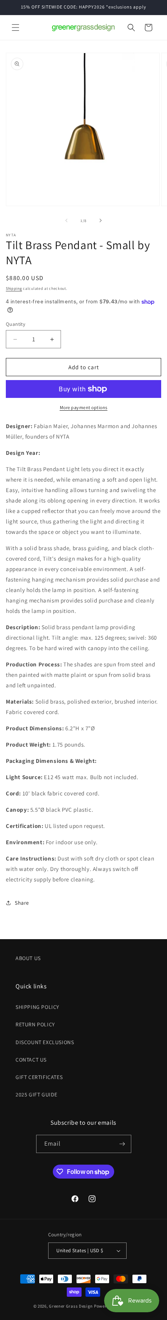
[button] (15, 27)
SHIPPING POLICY (37, 1006)
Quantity (15, 324)
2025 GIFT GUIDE (36, 1094)
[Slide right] (100, 220)
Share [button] (22, 902)
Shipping (14, 288)
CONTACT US (31, 1059)
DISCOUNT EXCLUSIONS (45, 1042)
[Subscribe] (122, 1144)
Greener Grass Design (71, 1306)
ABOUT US (28, 958)
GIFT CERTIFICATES (39, 1077)
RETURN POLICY (35, 1024)
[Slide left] (66, 220)
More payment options (84, 407)
